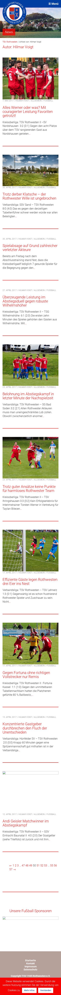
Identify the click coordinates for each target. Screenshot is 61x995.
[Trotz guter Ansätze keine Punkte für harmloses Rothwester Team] (30, 457)
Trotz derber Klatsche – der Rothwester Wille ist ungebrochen (29, 196)
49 (30, 865)
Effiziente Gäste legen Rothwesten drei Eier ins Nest (30, 581)
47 (23, 865)
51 (38, 865)
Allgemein (36, 101)
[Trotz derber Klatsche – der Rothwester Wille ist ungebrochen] (30, 170)
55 (51, 865)
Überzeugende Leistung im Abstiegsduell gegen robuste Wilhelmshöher (25, 301)
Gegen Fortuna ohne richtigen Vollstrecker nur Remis (26, 675)
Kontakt (30, 963)
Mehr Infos (29, 990)
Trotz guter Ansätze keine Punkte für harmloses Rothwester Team (29, 489)
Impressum (31, 966)
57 (10, 869)
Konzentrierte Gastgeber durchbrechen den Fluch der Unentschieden (25, 728)
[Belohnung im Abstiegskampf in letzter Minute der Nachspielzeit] (30, 364)
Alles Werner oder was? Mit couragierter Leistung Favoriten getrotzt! (28, 111)
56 (55, 865)
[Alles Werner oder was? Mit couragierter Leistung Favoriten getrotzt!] (30, 78)
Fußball (48, 101)
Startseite (30, 960)
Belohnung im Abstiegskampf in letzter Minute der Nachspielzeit (28, 396)
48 (26, 865)
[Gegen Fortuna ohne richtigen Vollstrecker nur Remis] (30, 643)
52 (41, 865)
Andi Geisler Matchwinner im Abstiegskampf (26, 823)
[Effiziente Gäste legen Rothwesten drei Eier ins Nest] (30, 550)
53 (45, 865)
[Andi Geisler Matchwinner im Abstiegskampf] (30, 791)
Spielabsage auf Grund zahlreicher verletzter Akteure (30, 248)
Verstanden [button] (45, 990)
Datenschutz (30, 969)
